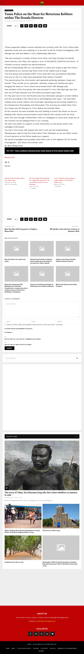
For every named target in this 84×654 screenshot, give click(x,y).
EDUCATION (44, 648)
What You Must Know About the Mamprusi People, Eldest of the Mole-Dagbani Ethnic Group (22, 531)
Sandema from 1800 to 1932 (14, 562)
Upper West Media (12, 21)
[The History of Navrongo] (61, 516)
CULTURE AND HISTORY (24, 648)
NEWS (13, 648)
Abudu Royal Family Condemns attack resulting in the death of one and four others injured (41, 261)
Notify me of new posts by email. (18, 344)
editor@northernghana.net (46, 621)
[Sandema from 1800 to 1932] (23, 547)
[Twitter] (36, 634)
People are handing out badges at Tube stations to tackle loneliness (42, 285)
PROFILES (53, 648)
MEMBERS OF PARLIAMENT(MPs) (67, 648)
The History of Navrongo (51, 530)
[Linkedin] (47, 634)
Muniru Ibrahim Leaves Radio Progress (66, 285)
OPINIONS (36, 648)
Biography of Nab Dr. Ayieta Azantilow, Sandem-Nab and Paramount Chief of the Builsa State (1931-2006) (60, 564)
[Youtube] (52, 634)
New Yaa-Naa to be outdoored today (15, 260)
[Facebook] (30, 634)
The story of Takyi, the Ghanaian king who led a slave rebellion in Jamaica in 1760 (41, 493)
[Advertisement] (42, 38)
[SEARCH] (77, 358)
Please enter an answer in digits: (19, 328)
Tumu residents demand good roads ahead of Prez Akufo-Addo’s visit (64, 180)
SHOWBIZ (41, 651)
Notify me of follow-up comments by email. (23, 339)
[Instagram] (41, 634)
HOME (7, 648)
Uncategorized (9, 10)
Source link (10, 157)
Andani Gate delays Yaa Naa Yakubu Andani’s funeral (66, 260)
